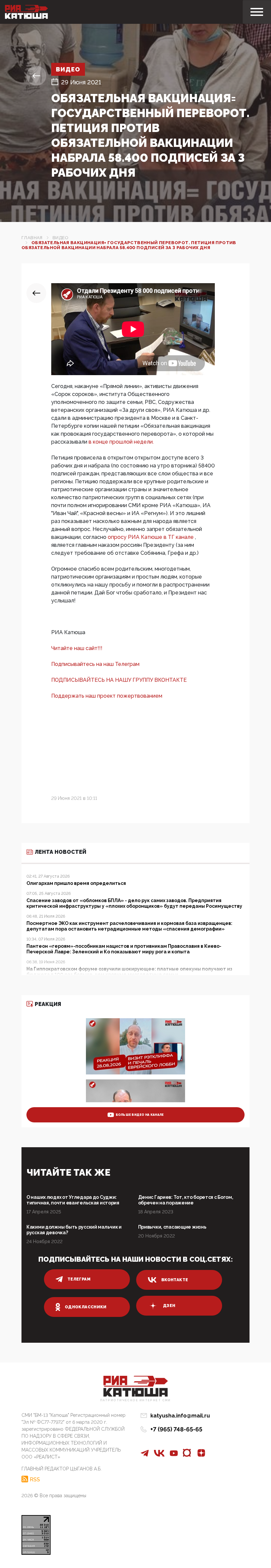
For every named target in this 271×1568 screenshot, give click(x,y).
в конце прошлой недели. (121, 442)
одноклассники (86, 1307)
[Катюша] (26, 12)
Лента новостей (60, 852)
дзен (169, 1305)
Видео (68, 69)
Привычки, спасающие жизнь (172, 1227)
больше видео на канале (140, 1114)
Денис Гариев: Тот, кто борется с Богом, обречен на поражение (185, 1200)
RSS (35, 1479)
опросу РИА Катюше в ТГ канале (151, 537)
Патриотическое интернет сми (135, 1400)
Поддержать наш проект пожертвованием (106, 696)
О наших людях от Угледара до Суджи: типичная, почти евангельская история (72, 1200)
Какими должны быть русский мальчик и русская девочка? (74, 1229)
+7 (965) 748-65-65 (176, 1429)
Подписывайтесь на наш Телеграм (95, 664)
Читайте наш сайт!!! (76, 648)
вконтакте (174, 1280)
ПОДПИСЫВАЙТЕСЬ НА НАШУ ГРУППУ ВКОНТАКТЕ (119, 680)
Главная (32, 237)
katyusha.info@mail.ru (180, 1416)
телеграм (79, 1279)
